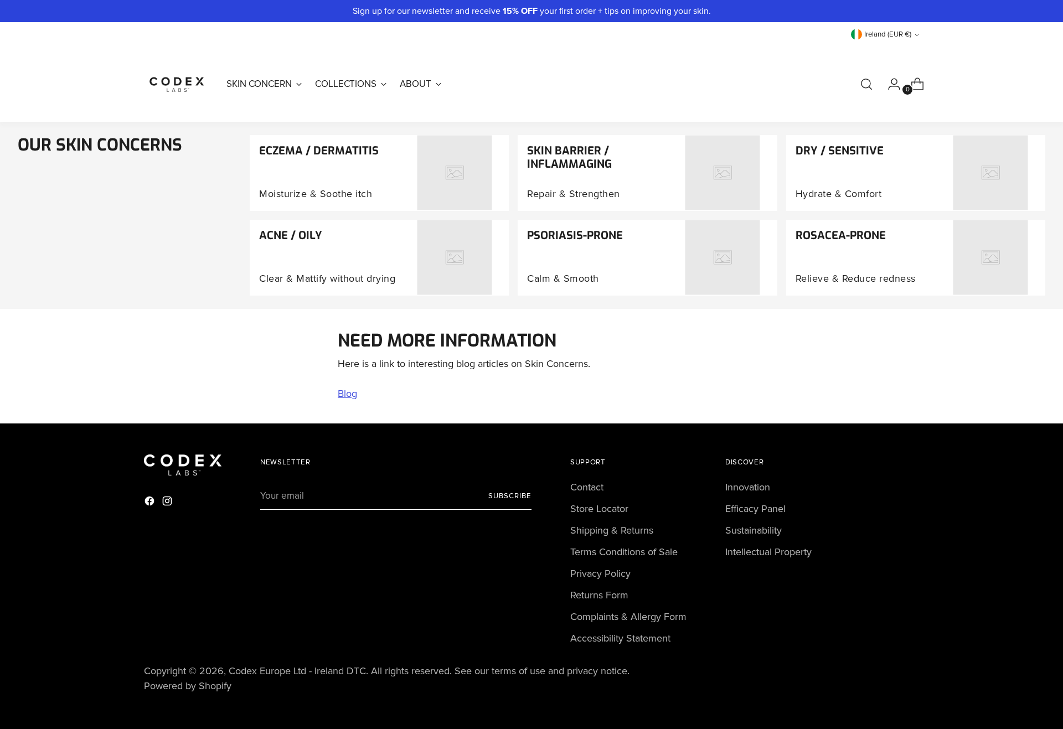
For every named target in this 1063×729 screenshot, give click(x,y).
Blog (347, 393)
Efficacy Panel (755, 509)
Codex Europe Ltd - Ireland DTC (297, 671)
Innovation (747, 487)
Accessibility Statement (620, 638)
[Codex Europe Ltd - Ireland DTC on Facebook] (150, 503)
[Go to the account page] (890, 84)
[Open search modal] (866, 84)
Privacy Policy (600, 573)
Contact (586, 487)
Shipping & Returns (611, 530)
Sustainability (753, 530)
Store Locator (599, 509)
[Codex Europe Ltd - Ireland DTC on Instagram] (168, 503)
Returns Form (599, 595)
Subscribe (510, 496)
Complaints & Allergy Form (628, 617)
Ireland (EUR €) (887, 34)
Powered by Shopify (187, 686)
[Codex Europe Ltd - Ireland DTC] (177, 84)
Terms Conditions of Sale (624, 552)
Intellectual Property (768, 552)
